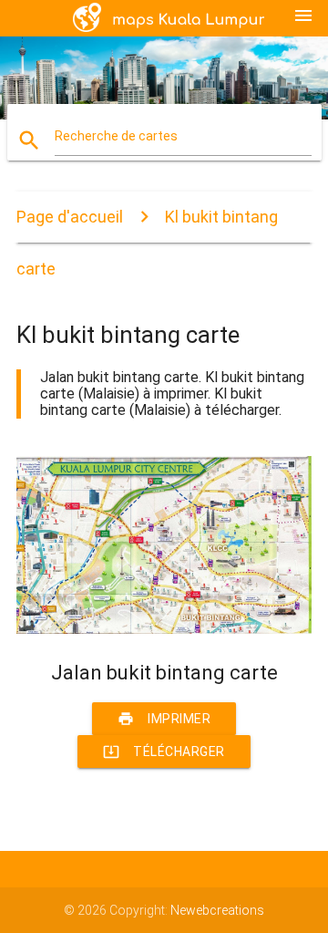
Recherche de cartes (116, 136)
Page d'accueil (69, 216)
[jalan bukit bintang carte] (164, 629)
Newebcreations (217, 910)
